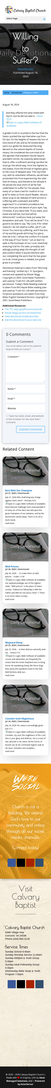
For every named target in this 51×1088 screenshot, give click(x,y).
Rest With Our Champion (18, 490)
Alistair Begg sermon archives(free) (23, 312)
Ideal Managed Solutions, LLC (25, 1079)
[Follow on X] (21, 863)
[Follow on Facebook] (12, 863)
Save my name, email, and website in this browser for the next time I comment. (25, 419)
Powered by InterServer (31, 1082)
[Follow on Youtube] (30, 863)
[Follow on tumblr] (39, 863)
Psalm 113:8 (19, 576)
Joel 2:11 (9, 728)
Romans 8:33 (30, 500)
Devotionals (25, 69)
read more (9, 523)
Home (6, 92)
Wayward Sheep (14, 642)
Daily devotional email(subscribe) (21, 316)
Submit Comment (30, 429)
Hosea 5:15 (15, 652)
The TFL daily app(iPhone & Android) (23, 309)
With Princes (12, 566)
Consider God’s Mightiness (19, 718)
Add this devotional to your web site (23, 319)
